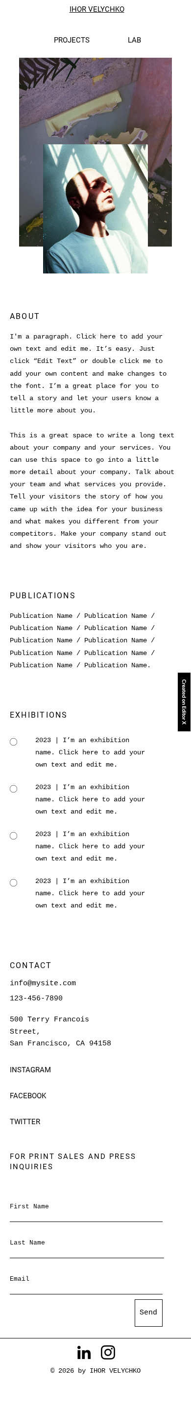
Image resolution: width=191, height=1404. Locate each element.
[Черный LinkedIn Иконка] (84, 1352)
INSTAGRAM (31, 1069)
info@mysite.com (43, 983)
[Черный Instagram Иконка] (108, 1352)
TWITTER (25, 1121)
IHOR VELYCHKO (97, 9)
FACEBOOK (29, 1095)
